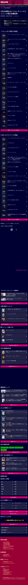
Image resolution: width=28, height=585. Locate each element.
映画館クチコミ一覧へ (13, 511)
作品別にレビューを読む (8, 548)
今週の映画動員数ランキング (6, 324)
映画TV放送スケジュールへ (13, 473)
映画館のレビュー (7, 555)
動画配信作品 (6, 570)
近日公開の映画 (6, 544)
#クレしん (11, 447)
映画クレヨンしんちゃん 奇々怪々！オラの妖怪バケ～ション (17, 73)
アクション (3, 503)
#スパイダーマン (4, 447)
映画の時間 (3, 6)
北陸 (15, 489)
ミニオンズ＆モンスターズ (13, 44)
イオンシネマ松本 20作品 (9, 31)
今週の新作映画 (6, 543)
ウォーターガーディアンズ (13, 91)
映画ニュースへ (14, 404)
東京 (2, 481)
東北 (15, 486)
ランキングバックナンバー (9, 563)
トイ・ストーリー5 (12, 68)
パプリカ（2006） (11, 115)
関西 (2, 484)
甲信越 (2, 489)
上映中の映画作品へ (5, 527)
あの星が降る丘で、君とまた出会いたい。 (17, 48)
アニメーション (18, 503)
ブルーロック (10, 63)
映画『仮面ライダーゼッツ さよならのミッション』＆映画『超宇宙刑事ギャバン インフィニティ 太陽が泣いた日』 (17, 55)
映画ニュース (6, 568)
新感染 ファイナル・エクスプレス (15, 111)
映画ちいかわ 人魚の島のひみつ (14, 58)
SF (1, 505)
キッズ (16, 505)
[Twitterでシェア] (16, 229)
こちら (6, 223)
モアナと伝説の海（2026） (13, 106)
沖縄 (15, 493)
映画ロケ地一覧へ (13, 513)
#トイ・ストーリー (18, 447)
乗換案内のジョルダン (10, 577)
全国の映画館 (6, 554)
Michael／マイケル (12, 120)
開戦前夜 (9, 77)
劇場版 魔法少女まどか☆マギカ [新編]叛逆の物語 (17, 215)
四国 (15, 491)
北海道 (2, 486)
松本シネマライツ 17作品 (9, 135)
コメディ (3, 508)
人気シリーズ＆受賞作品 (8, 546)
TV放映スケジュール (7, 571)
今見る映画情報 (6, 572)
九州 (2, 493)
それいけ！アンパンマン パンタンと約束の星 (17, 40)
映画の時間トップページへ (6, 532)
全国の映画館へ (14, 497)
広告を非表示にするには (21, 270)
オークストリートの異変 (13, 96)
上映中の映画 (6, 542)
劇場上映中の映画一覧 (13, 345)
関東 (15, 481)
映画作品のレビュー (7, 547)
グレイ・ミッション (12, 101)
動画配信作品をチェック (13, 366)
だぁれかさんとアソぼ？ (13, 125)
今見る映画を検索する (11, 6)
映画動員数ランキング (8, 561)
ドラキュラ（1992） (12, 171)
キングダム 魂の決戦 (12, 87)
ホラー (16, 508)
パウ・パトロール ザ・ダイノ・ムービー (16, 34)
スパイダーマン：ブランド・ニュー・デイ (17, 82)
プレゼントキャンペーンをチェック (14, 303)
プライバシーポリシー (20, 577)
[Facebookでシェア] (11, 229)
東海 (15, 484)
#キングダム (3, 449)
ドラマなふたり (11, 142)
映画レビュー (13, 441)
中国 (2, 491)
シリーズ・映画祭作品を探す (13, 452)
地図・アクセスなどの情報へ (13, 130)
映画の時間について (14, 524)
